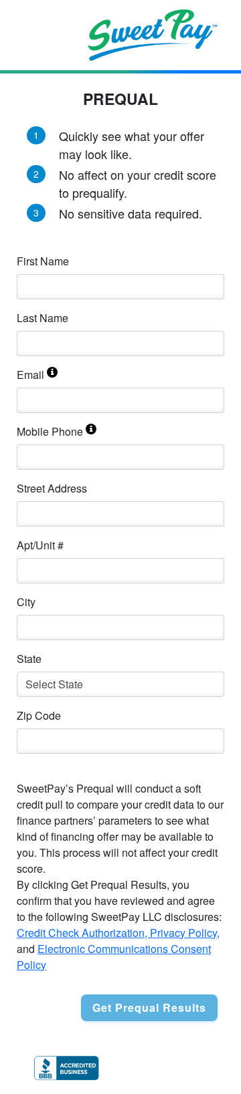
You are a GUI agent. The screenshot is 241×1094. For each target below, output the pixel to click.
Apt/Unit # (40, 545)
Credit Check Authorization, (83, 932)
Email (30, 374)
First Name (43, 261)
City (26, 601)
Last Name (42, 317)
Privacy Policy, (185, 932)
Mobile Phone (50, 431)
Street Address (52, 488)
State (29, 658)
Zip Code (39, 715)
